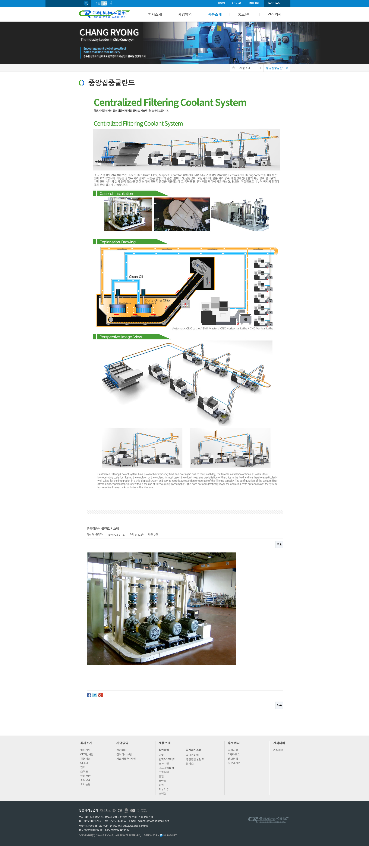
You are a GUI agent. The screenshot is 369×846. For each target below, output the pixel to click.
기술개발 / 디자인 (126, 758)
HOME (222, 3)
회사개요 (85, 750)
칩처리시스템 (124, 754)
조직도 (84, 771)
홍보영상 (233, 758)
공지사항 (233, 750)
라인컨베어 (192, 754)
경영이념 (85, 758)
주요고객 (85, 779)
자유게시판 (234, 762)
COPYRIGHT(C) (87, 835)
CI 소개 (84, 762)
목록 (279, 544)
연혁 (82, 767)
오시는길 (85, 784)
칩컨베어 (121, 750)
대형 (161, 754)
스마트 (162, 780)
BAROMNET (170, 835)
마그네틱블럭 (166, 767)
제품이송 (164, 789)
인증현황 (85, 775)
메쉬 (161, 784)
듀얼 (161, 776)
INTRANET (255, 3)
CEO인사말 (87, 754)
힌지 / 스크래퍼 (167, 759)
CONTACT (237, 3)
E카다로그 (234, 754)
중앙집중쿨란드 (195, 759)
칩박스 (190, 763)
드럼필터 (164, 772)
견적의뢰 (278, 750)
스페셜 (162, 793)
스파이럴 (164, 763)
